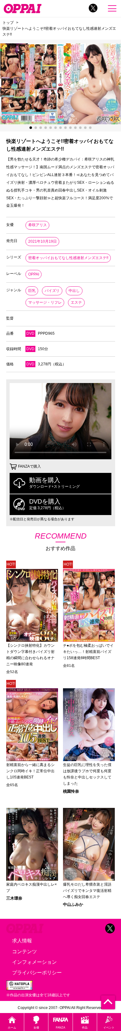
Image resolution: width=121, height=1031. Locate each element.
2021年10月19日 (42, 241)
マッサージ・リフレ (45, 302)
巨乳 (32, 291)
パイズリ (52, 291)
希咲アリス (37, 225)
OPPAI (33, 274)
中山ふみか (73, 904)
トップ (8, 22)
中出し (74, 291)
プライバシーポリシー (37, 972)
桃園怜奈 (71, 791)
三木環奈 (14, 898)
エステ (76, 302)
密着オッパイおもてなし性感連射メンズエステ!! (68, 258)
